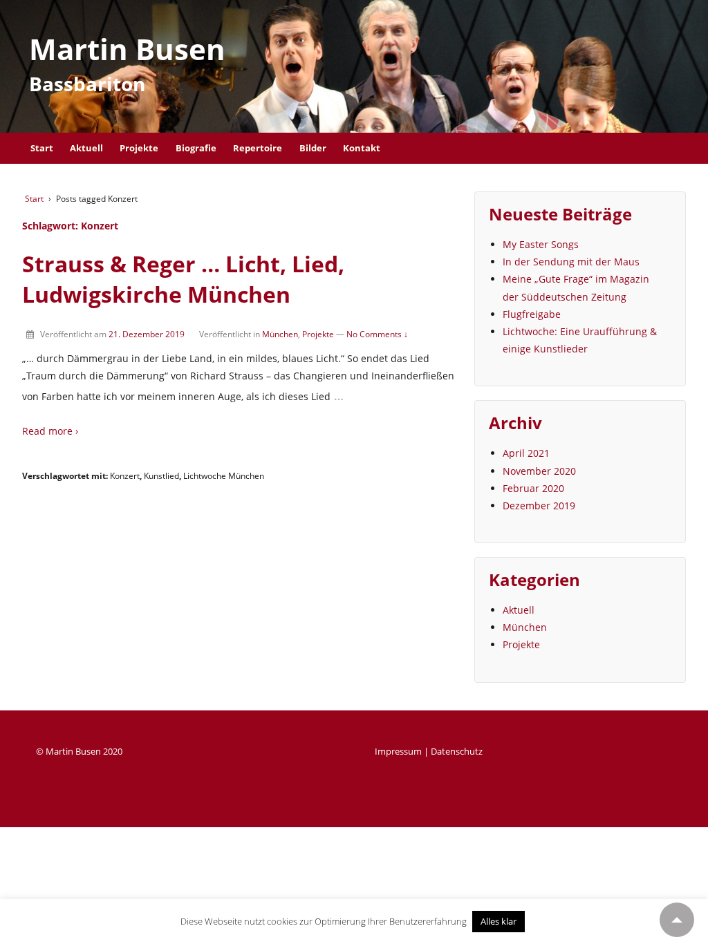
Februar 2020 (533, 488)
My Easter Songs (541, 244)
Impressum (398, 751)
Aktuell (86, 148)
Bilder (312, 148)
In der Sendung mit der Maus (571, 261)
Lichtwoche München (223, 476)
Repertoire (257, 148)
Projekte (139, 148)
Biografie (196, 148)
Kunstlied (161, 476)
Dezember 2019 (539, 505)
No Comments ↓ (377, 334)
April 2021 (526, 453)
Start (41, 148)
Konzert (125, 476)
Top (677, 920)
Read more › (50, 430)
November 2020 (539, 471)
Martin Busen (127, 48)
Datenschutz (457, 751)
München (280, 334)
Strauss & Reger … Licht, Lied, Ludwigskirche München (183, 279)
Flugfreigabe (532, 314)
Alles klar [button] (498, 921)
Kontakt (361, 148)
